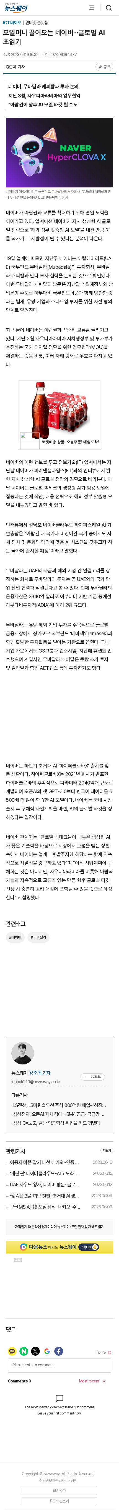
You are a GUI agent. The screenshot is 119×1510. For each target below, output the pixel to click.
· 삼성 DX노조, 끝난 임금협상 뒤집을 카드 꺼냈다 (55, 1123)
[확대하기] (59, 122)
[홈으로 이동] (16, 8)
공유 (107, 67)
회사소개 (59, 1490)
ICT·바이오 (12, 22)
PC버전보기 (59, 1501)
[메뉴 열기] (89, 8)
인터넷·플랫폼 (36, 22)
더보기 (107, 1150)
